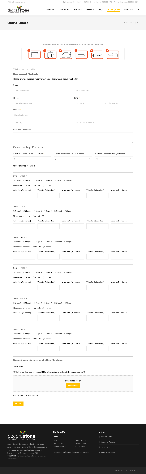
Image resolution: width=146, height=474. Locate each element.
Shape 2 (28, 180)
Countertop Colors (108, 452)
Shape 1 (18, 180)
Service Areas (106, 447)
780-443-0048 (80, 446)
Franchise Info (106, 437)
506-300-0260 (80, 443)
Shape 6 (69, 180)
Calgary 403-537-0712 (104, 2)
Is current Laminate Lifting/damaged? (110, 154)
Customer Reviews (108, 442)
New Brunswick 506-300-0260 (128, 2)
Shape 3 (39, 180)
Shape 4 (49, 180)
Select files (73, 386)
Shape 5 (59, 180)
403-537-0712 (81, 440)
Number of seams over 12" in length (28, 154)
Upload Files (18, 366)
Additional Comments (22, 130)
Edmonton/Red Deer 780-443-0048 (78, 2)
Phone (16, 98)
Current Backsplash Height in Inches (69, 154)
